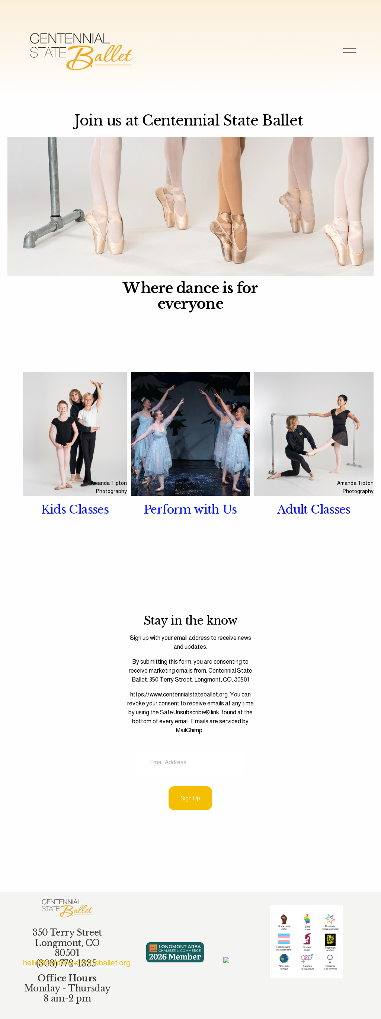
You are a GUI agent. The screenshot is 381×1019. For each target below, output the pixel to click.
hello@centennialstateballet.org (77, 962)
